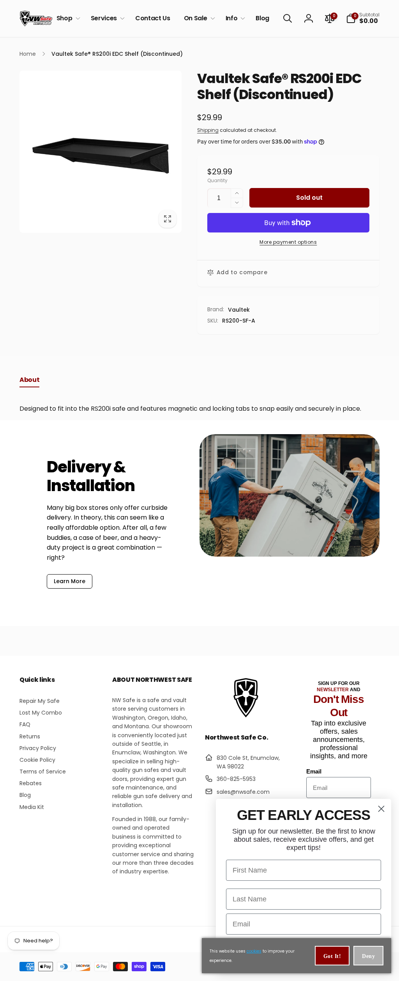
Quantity (217, 180)
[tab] (29, 381)
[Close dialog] (381, 809)
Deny (368, 956)
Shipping (208, 130)
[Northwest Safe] (245, 716)
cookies (254, 951)
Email (313, 771)
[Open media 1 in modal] (100, 152)
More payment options (288, 242)
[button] (67, 18)
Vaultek (239, 310)
